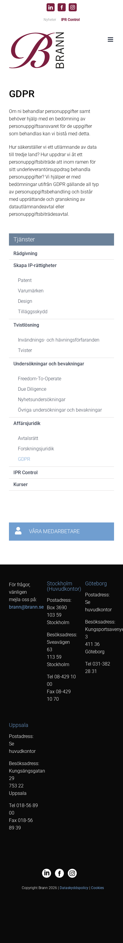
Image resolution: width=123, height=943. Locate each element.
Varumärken (31, 291)
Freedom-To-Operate (39, 378)
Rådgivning (25, 253)
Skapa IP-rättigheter (35, 265)
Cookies (97, 888)
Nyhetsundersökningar (41, 399)
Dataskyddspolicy (74, 888)
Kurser (20, 484)
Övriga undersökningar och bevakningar (60, 410)
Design (25, 301)
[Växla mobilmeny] (111, 39)
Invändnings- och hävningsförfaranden (58, 340)
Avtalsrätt (28, 438)
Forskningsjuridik (36, 449)
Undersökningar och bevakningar (48, 364)
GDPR (24, 459)
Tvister (25, 350)
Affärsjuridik (26, 423)
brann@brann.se (26, 607)
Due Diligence (32, 389)
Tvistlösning (26, 325)
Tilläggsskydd (32, 311)
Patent (25, 280)
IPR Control (25, 472)
